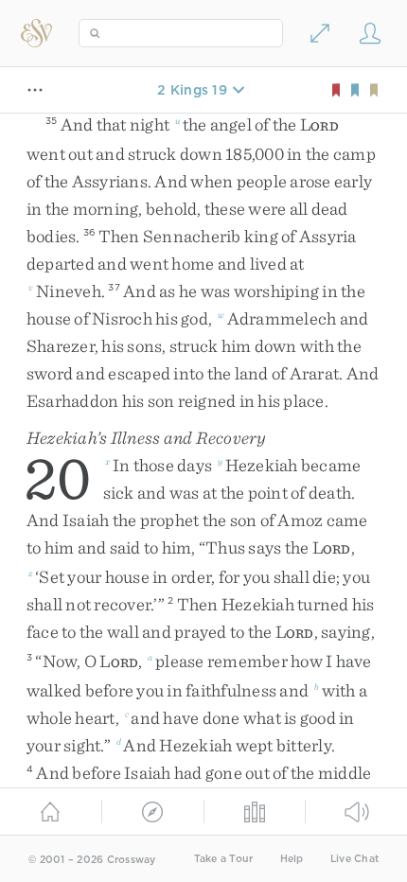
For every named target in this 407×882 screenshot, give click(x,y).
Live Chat (354, 859)
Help (292, 859)
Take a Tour (224, 859)
